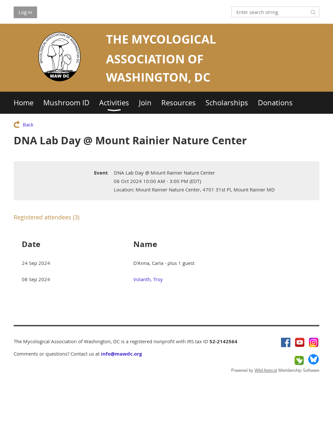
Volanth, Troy (148, 279)
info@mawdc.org (121, 353)
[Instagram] (313, 342)
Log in (25, 12)
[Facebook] (285, 342)
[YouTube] (299, 342)
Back (28, 124)
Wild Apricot (266, 370)
